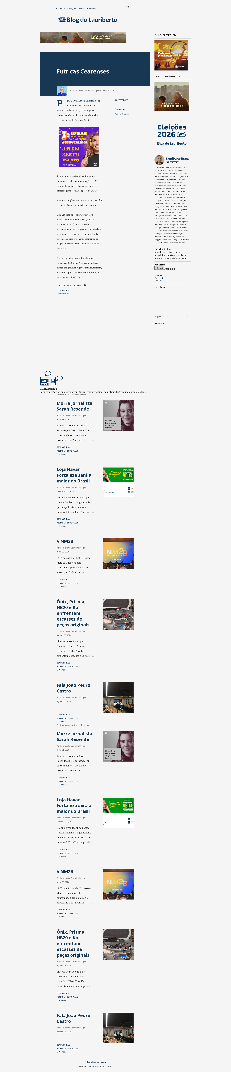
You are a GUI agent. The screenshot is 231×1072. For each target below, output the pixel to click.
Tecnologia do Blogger (96, 1062)
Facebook (60, 8)
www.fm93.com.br (74, 277)
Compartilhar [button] (121, 100)
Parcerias (91, 8)
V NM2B (65, 541)
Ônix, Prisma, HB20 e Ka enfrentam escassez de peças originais (73, 613)
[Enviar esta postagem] (84, 286)
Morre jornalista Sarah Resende (74, 406)
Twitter (82, 8)
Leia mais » (61, 454)
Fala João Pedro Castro (73, 688)
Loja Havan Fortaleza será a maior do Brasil (74, 475)
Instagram (71, 8)
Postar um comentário (67, 451)
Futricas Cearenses (122, 114)
